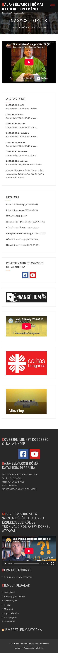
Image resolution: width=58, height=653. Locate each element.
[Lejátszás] (5, 563)
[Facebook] (25, 275)
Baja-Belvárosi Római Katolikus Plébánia (22, 6)
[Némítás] (48, 563)
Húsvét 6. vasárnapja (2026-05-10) (22, 239)
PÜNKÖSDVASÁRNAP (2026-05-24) (22, 227)
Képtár (7, 604)
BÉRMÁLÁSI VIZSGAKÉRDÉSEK (18, 577)
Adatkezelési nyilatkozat (34, 648)
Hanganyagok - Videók (14, 596)
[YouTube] (33, 275)
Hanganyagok (10, 600)
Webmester (9, 621)
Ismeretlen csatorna (23, 630)
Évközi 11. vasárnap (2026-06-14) (22, 210)
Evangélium (9, 592)
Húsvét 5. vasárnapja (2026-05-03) (22, 245)
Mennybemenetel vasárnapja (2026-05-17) (26, 233)
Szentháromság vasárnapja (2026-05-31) (25, 221)
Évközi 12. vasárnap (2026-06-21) (22, 204)
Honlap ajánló (10, 617)
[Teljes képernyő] (52, 563)
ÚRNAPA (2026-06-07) (17, 216)
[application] (29, 551)
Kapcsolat (18, 648)
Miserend (8, 609)
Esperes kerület (11, 613)
